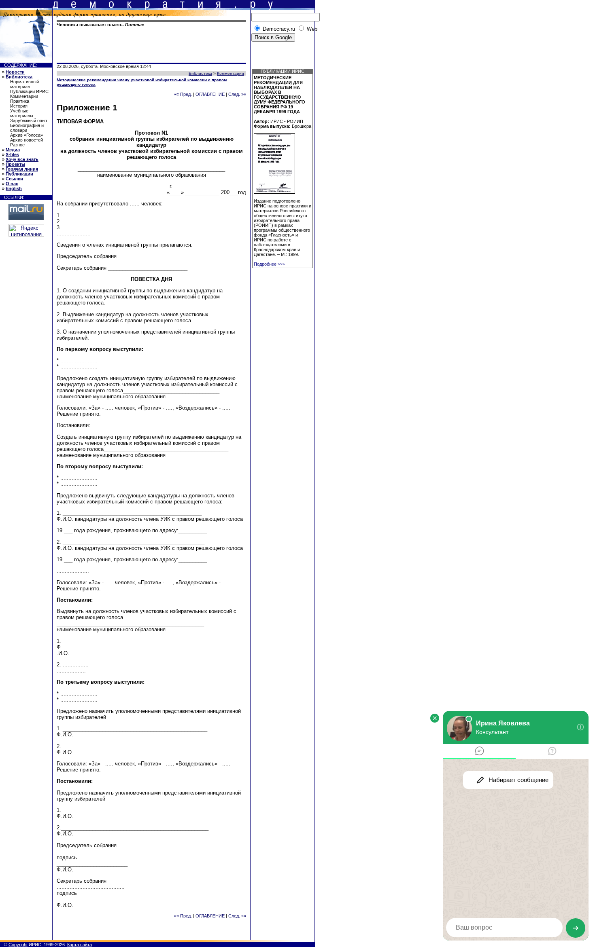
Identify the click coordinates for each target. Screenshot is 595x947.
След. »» (237, 94)
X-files (12, 154)
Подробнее (269, 264)
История (19, 106)
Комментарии (24, 96)
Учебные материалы (21, 113)
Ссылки (14, 178)
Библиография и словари (27, 128)
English (14, 188)
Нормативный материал (24, 84)
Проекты (15, 164)
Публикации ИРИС (29, 91)
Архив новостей (26, 139)
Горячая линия (22, 169)
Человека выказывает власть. (100, 24)
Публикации (19, 173)
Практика (19, 101)
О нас (12, 183)
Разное (17, 144)
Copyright (18, 944)
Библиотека (19, 76)
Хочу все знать (22, 159)
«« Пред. (183, 94)
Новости (15, 72)
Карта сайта (79, 944)
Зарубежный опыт (28, 120)
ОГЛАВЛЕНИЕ (210, 94)
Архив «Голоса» (26, 135)
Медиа (13, 149)
